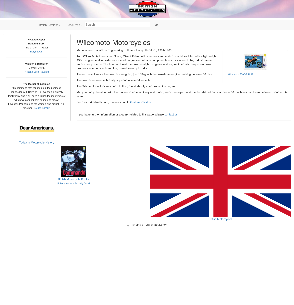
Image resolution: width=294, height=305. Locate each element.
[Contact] (155, 25)
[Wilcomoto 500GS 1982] (255, 61)
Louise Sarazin (42, 107)
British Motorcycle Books (73, 179)
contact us (171, 114)
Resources (73, 25)
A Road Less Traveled (37, 71)
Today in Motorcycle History (36, 142)
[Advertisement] (147, 255)
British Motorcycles (220, 219)
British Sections (48, 25)
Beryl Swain (36, 51)
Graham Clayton (140, 102)
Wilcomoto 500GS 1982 (240, 74)
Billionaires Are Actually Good (73, 183)
